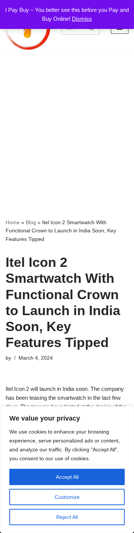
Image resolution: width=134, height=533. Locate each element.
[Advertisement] (67, 125)
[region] (67, 469)
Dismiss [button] (82, 19)
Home (13, 222)
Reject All (67, 517)
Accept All (67, 477)
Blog (31, 222)
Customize (67, 497)
